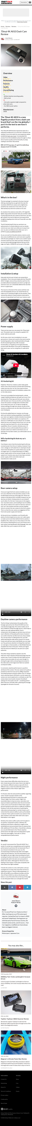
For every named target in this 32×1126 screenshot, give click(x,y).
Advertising (4, 1083)
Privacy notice (4, 1095)
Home (2, 26)
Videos (18, 1087)
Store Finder (4, 1103)
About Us (3, 1087)
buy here (11, 145)
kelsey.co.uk (17, 1117)
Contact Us (3, 1079)
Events (17, 1091)
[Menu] (30, 2)
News (17, 1079)
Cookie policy (4, 1099)
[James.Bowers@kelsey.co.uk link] (16, 906)
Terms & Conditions (6, 1091)
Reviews (8, 26)
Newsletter (24, 2)
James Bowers (8, 38)
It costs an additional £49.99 (13, 231)
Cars (17, 1083)
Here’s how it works (22, 21)
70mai (5, 111)
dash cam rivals (12, 136)
